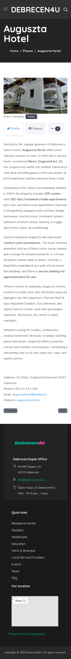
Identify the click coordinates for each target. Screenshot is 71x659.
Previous (10, 410)
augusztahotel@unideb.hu (29, 394)
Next (63, 410)
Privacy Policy (18, 634)
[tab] (56, 128)
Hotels (31, 116)
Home (14, 51)
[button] (65, 9)
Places (28, 51)
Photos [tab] (37, 129)
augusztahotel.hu (28, 400)
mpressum (38, 634)
